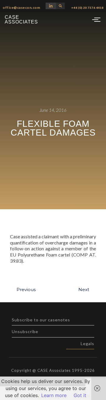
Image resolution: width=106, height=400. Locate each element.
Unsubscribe (25, 331)
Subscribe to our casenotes (41, 319)
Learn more (54, 395)
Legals (87, 343)
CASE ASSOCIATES (21, 19)
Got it (80, 395)
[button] (60, 6)
